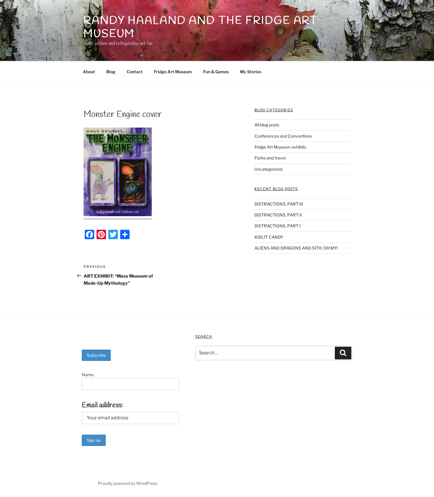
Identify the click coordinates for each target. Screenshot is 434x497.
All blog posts (266, 124)
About (89, 71)
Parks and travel (269, 157)
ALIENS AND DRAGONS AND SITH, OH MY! (296, 247)
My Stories (250, 71)
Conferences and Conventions (283, 135)
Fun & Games (216, 71)
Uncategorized (268, 169)
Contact (135, 71)
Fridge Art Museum (173, 71)
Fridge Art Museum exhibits (280, 146)
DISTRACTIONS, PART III (278, 203)
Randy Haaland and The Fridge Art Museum (201, 27)
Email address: (102, 405)
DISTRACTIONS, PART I (277, 225)
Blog (110, 71)
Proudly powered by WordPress (127, 483)
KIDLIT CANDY (268, 236)
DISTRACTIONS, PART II (278, 214)
